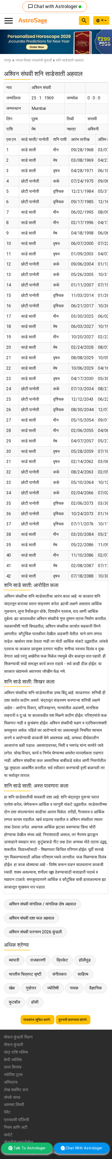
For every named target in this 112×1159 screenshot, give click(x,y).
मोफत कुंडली (13, 1044)
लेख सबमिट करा (16, 1089)
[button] (8, 41)
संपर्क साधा (12, 1097)
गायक (74, 988)
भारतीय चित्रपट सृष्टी (25, 974)
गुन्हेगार (31, 988)
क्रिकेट (62, 960)
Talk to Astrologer (29, 1148)
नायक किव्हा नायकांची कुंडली (33, 60)
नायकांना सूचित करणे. (37, 1020)
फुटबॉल (14, 1002)
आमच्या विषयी (14, 1104)
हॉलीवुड (85, 960)
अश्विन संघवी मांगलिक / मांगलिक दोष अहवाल (42, 904)
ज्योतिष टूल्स (13, 1074)
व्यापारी (14, 960)
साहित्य (83, 974)
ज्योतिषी (53, 988)
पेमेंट (7, 1112)
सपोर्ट (8, 1134)
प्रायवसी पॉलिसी (16, 1119)
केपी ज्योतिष (13, 1059)
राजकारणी (38, 960)
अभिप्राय (10, 1082)
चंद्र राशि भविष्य (16, 1052)
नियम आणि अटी (15, 1127)
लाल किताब (12, 1067)
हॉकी (35, 1002)
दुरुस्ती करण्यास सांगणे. (73, 1020)
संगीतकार (59, 974)
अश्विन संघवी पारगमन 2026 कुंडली (35, 931)
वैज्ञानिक (95, 988)
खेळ (12, 988)
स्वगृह (7, 60)
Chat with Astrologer (53, 6)
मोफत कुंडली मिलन (18, 1037)
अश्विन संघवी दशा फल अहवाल (31, 918)
